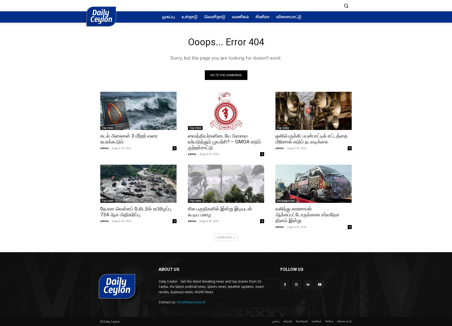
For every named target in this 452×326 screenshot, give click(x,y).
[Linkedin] (308, 284)
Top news (108, 128)
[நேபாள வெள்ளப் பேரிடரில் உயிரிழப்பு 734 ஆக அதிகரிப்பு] (138, 184)
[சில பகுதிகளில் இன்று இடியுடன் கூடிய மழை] (226, 184)
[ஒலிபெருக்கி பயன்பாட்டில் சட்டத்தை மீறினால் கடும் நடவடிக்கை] (313, 111)
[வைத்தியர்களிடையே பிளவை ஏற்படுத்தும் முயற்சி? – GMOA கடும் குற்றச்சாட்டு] (226, 111)
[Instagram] (296, 284)
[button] (346, 5)
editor (104, 148)
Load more (224, 237)
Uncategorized (286, 200)
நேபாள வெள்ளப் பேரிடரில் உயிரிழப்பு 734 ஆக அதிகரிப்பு (135, 211)
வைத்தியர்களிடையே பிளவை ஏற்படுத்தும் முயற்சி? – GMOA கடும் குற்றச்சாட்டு (224, 141)
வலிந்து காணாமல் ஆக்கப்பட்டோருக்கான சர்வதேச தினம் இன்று (307, 214)
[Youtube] (319, 284)
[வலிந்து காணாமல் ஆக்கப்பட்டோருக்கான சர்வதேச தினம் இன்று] (313, 184)
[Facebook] (285, 284)
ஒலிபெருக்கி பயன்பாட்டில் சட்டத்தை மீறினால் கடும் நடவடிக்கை (311, 139)
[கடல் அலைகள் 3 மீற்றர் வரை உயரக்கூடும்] (138, 111)
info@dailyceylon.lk (191, 302)
